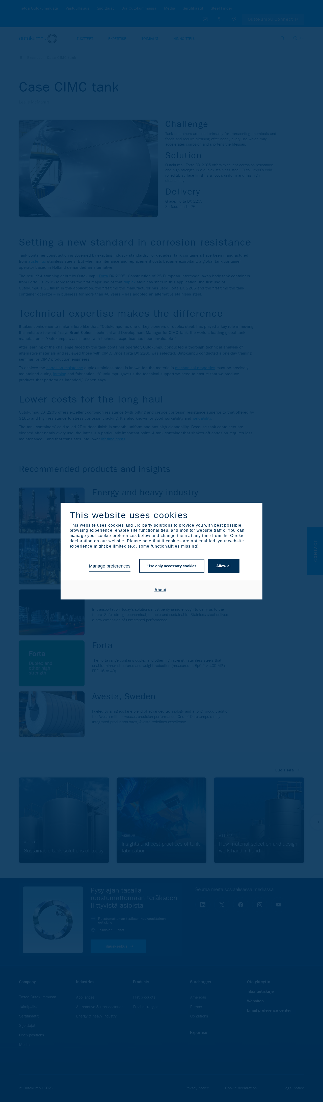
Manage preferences (109, 566)
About (160, 590)
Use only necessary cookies (171, 566)
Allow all (223, 566)
